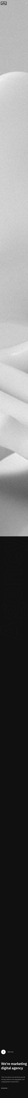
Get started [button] (4, 1088)
